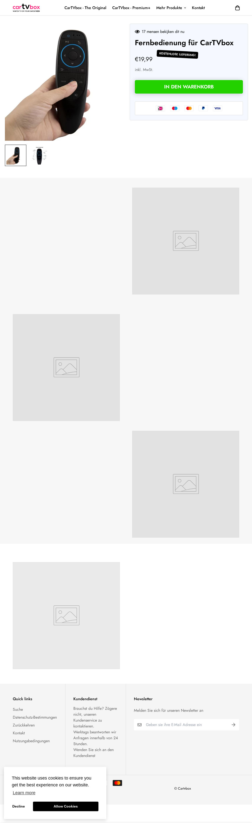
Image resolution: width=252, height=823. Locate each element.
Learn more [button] (24, 792)
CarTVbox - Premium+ (131, 8)
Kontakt (198, 8)
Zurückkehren (24, 725)
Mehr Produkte (169, 8)
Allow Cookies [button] (66, 806)
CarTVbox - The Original (85, 8)
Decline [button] (18, 806)
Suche (18, 709)
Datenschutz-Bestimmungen (35, 717)
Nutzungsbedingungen (31, 741)
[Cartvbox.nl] (26, 7)
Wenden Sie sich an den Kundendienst (93, 752)
